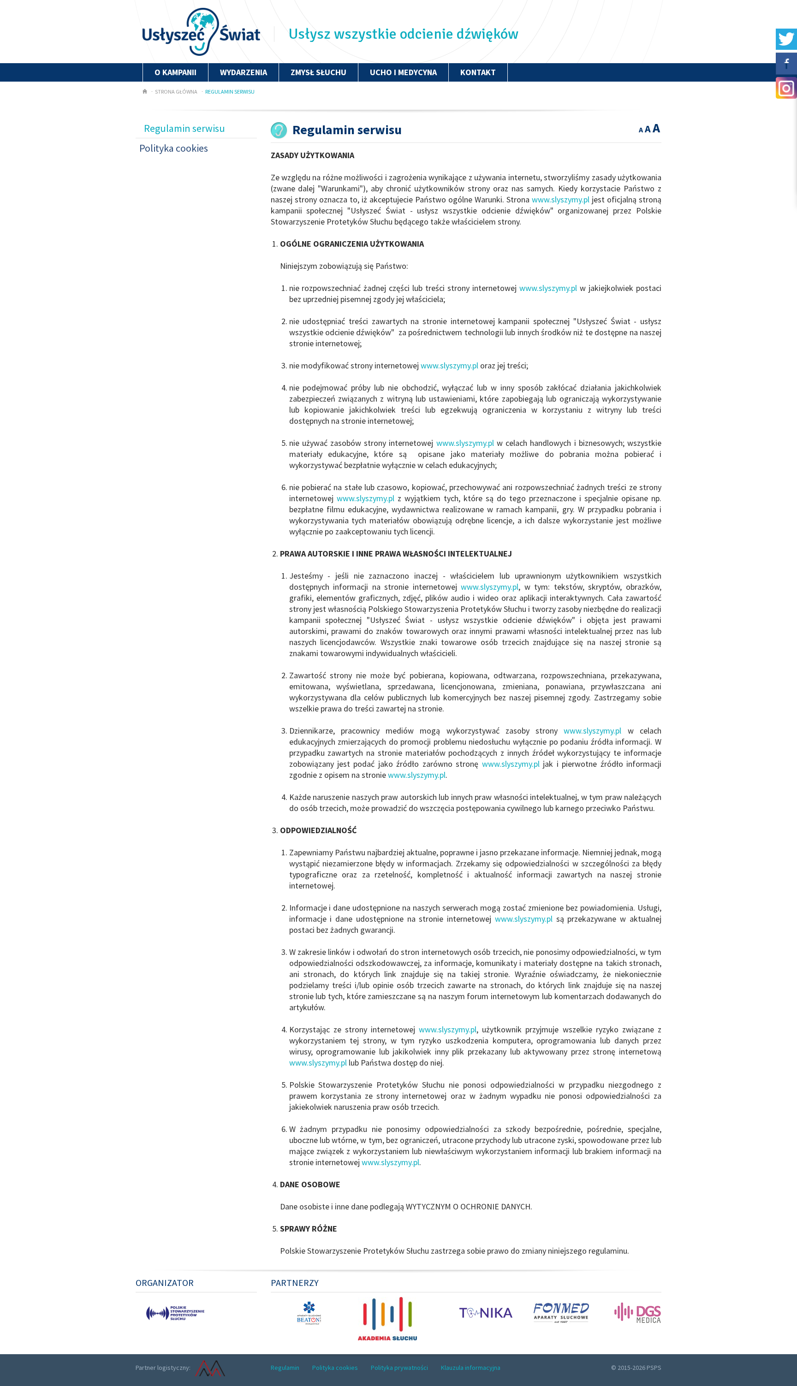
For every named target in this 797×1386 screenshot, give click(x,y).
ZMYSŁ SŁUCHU (318, 72)
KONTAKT (478, 72)
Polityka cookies (173, 148)
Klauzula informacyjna (470, 1367)
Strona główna (176, 91)
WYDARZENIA (243, 72)
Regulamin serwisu (230, 91)
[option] (166, 1312)
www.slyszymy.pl (560, 199)
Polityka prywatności (399, 1367)
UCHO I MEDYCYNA (403, 72)
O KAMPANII (175, 72)
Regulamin (285, 1367)
